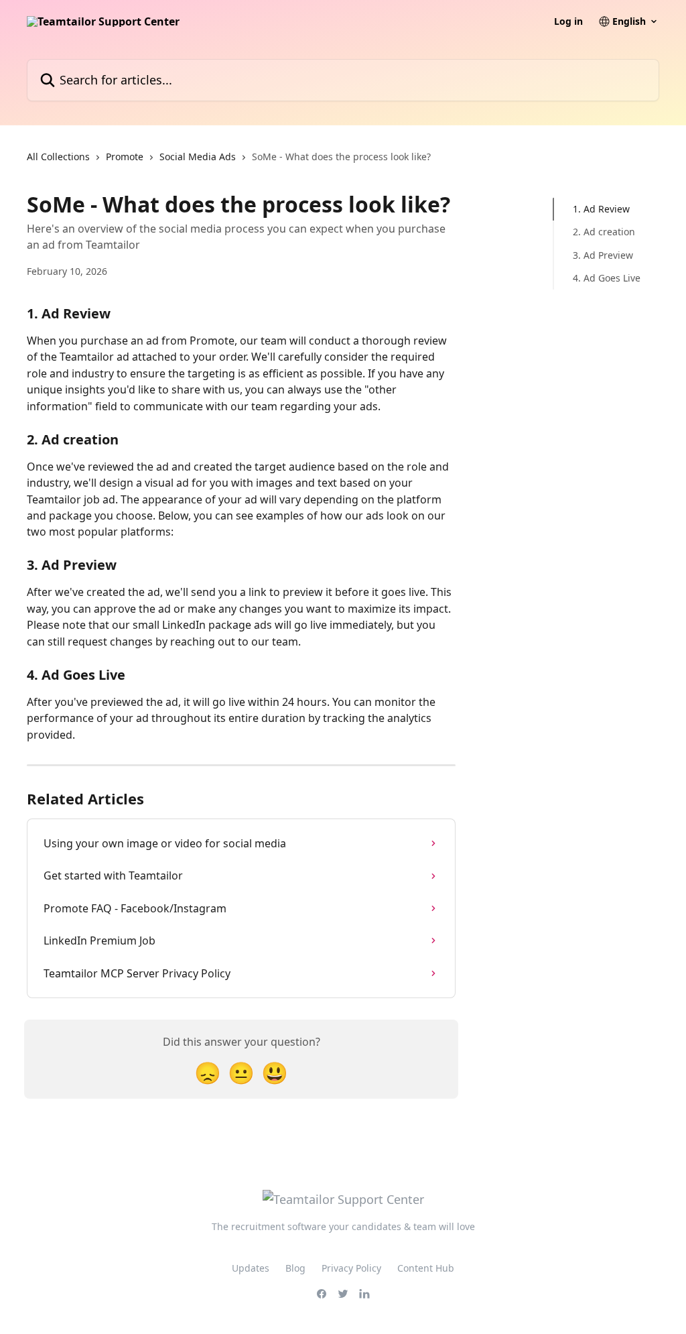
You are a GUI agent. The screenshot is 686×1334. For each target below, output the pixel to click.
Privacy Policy (351, 1268)
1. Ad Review (601, 208)
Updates (250, 1268)
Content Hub (425, 1268)
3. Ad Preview (603, 255)
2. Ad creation (604, 231)
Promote (124, 156)
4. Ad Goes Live (606, 277)
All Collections (58, 156)
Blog (295, 1268)
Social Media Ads (197, 156)
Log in (568, 21)
